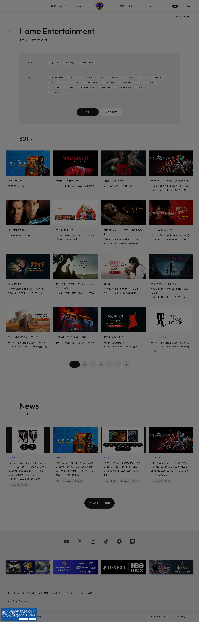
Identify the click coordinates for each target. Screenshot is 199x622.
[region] (19, 614)
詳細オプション (23, 619)
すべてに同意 (32, 619)
